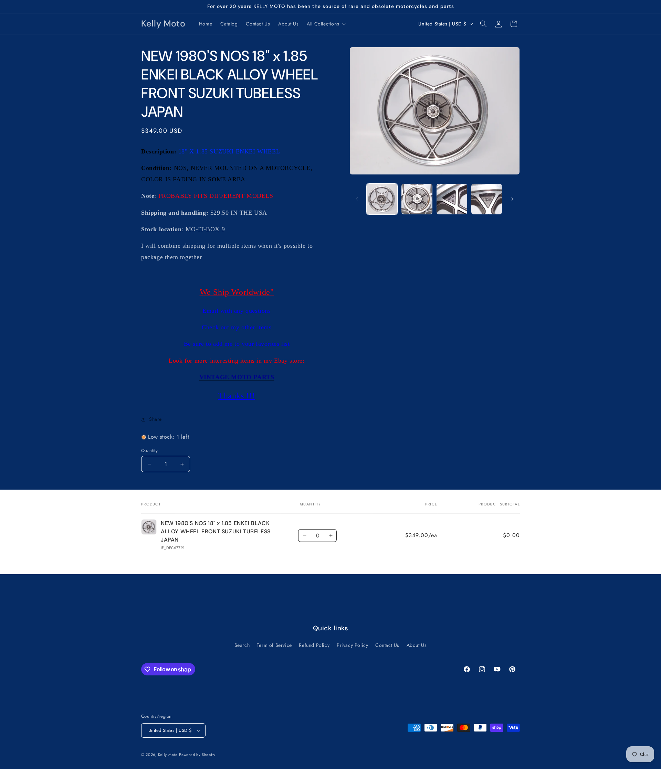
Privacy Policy (352, 645)
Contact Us (387, 645)
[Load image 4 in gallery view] (486, 199)
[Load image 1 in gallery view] (382, 199)
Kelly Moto (168, 754)
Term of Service (274, 645)
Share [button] (155, 419)
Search (242, 645)
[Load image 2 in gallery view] (416, 199)
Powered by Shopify (197, 754)
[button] (325, 24)
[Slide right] (512, 198)
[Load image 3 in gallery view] (452, 199)
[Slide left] (357, 198)
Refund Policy (314, 645)
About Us (417, 645)
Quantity (149, 450)
